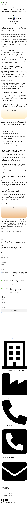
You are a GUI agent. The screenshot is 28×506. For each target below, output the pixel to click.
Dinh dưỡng (3, 262)
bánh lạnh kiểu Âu (7, 194)
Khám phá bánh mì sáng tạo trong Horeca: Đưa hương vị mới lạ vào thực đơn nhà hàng (20, 274)
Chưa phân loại (4, 260)
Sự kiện (2, 264)
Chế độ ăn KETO (4, 257)
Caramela (3, 30)
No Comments (21, 277)
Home (2, 5)
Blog (5, 5)
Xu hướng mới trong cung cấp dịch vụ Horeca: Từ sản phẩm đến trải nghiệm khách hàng (18, 281)
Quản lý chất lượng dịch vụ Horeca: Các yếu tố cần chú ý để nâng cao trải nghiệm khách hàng (18, 289)
